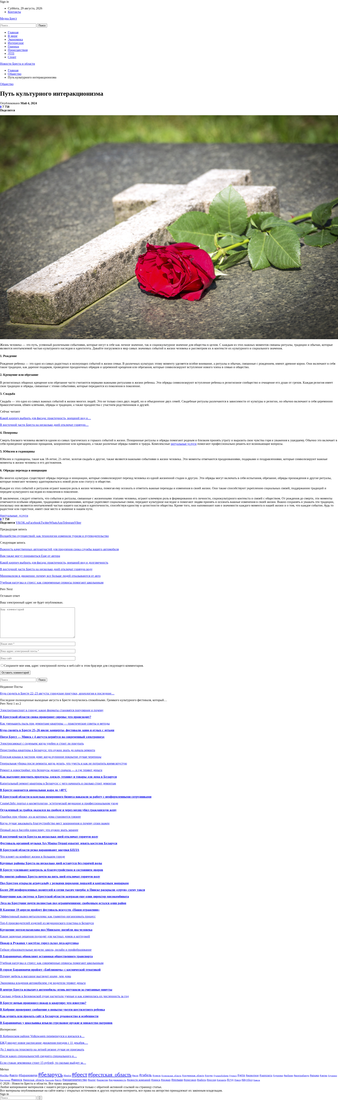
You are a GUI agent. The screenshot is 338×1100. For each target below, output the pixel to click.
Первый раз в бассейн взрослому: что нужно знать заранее (39, 830)
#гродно (209, 1075)
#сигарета (221, 1080)
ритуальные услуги (184, 443)
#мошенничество (74, 1080)
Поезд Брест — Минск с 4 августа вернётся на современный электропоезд (52, 736)
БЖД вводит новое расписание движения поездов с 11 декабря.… (44, 1042)
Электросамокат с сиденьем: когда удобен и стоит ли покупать (42, 743)
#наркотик (102, 1080)
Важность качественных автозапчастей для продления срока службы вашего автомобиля (59, 549)
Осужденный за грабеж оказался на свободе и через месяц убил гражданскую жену (58, 810)
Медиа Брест (8, 18)
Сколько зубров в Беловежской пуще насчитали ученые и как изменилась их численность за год (64, 996)
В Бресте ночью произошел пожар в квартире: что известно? (43, 1003)
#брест (79, 1074)
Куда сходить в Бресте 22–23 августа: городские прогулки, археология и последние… (57, 693)
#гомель (157, 1075)
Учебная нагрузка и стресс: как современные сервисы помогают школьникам (51, 963)
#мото (58, 1080)
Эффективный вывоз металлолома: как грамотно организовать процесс (48, 916)
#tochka (4, 1075)
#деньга (233, 1075)
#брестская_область (109, 1075)
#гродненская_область (193, 1075)
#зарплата (266, 1075)
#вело (135, 1075)
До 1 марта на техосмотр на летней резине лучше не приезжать (42, 1049)
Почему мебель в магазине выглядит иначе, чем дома (35, 976)
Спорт (12, 57)
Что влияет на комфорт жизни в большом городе (32, 856)
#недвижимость (117, 1079)
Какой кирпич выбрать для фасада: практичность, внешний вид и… (45, 418)
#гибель (145, 1075)
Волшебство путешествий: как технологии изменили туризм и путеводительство (54, 536)
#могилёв (49, 1080)
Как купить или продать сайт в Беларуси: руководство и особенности (49, 1016)
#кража (314, 1075)
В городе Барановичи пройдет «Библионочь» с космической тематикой (50, 969)
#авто (13, 1075)
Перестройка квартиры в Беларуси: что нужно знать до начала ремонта (47, 750)
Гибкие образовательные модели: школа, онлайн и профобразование (46, 949)
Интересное (16, 43)
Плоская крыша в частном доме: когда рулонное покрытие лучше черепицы (50, 756)
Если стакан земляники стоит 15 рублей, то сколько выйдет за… (43, 1062)
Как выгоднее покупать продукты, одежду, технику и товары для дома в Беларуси (58, 776)
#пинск (155, 1079)
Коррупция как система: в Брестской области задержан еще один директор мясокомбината (64, 896)
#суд (230, 1080)
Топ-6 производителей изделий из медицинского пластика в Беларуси (47, 923)
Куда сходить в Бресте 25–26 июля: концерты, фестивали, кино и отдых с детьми (57, 730)
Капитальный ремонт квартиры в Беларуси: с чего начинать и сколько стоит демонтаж (58, 783)
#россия (211, 1079)
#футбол (247, 1079)
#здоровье (278, 1075)
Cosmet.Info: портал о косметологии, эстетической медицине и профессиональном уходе (59, 803)
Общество (6, 84)
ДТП (11, 53)
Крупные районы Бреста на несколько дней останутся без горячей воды (51, 863)
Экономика (15, 39)
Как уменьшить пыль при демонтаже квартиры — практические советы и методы (55, 723)
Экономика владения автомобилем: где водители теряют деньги (43, 983)
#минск (16, 1080)
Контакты (14, 11)
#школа (256, 1080)
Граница (13, 46)
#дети (241, 1075)
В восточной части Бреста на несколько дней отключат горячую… (44, 424)
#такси (237, 1080)
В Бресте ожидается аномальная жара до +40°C (33, 790)
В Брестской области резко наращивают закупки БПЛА (39, 850)
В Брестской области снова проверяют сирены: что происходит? (45, 717)
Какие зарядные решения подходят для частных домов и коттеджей (45, 936)
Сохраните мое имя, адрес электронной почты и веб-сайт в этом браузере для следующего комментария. (74, 665)
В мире (12, 36)
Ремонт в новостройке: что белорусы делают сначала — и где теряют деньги (51, 770)
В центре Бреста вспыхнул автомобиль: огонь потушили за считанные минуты (56, 989)
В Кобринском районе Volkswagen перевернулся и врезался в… (42, 1036)
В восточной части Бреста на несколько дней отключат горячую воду (49, 836)
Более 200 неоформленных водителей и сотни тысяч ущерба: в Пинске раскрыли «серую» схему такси (72, 889)
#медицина (5, 1080)
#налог (92, 1079)
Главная (13, 32)
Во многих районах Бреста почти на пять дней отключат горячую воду (50, 876)
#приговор (190, 1079)
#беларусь (50, 1074)
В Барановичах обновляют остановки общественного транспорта (46, 956)
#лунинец (332, 1075)
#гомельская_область (171, 1075)
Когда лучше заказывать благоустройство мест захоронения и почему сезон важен (55, 823)
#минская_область (33, 1079)
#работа (201, 1079)
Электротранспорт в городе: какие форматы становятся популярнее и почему (51, 710)
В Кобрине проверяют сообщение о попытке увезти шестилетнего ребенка (52, 1009)
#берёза (67, 1075)
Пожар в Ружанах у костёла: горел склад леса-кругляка (39, 943)
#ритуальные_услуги (14, 515)
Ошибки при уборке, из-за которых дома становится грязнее (40, 816)
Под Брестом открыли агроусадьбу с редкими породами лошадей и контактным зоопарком (64, 883)
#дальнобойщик (221, 1075)
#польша (177, 1080)
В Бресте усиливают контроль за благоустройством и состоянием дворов (51, 870)
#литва (323, 1075)
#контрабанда (301, 1075)
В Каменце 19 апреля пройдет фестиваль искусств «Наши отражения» (50, 909)
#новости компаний (138, 1079)
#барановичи (28, 1075)
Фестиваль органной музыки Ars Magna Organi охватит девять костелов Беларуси (58, 843)
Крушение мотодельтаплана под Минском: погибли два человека (46, 929)
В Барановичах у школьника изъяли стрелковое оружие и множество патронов (56, 1022)
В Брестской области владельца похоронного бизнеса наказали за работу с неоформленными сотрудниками (75, 796)
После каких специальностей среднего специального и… (38, 1056)
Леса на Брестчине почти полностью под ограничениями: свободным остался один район (63, 903)
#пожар (166, 1079)
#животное (252, 1075)
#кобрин (288, 1075)
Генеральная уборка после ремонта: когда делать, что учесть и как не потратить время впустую (63, 763)
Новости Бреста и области (17, 63)
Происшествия (18, 50)
